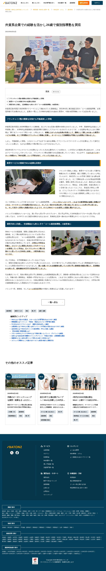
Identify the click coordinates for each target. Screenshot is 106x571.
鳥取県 (71, 539)
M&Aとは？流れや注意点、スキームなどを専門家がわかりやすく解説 (34, 319)
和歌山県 (64, 539)
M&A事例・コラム (76, 453)
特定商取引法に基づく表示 (78, 488)
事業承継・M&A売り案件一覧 (41, 9)
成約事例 (72, 3)
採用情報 (46, 484)
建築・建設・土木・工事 (64, 513)
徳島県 (98, 539)
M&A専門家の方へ (49, 3)
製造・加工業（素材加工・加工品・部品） (84, 513)
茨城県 (42, 537)
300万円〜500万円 (34, 551)
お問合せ (46, 491)
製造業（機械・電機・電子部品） (11, 515)
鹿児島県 (53, 541)
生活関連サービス (88, 515)
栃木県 (48, 537)
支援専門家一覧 (49, 467)
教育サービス (18, 311)
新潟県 (82, 537)
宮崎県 (48, 541)
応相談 (4, 551)
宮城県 (20, 537)
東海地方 (35, 527)
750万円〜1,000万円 (59, 551)
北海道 (4, 527)
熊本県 (37, 541)
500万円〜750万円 (46, 551)
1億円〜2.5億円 (47, 553)
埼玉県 (59, 537)
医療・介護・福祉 (16, 511)
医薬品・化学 (26, 511)
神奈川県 (75, 537)
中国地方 (48, 527)
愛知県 (26, 539)
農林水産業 (52, 513)
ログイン (46, 453)
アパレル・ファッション (64, 511)
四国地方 (55, 527)
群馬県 (53, 537)
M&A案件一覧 (62, 3)
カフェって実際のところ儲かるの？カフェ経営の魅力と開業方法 (32, 340)
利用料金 (46, 457)
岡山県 (82, 539)
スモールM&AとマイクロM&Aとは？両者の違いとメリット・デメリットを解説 (37, 333)
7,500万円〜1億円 (36, 553)
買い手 (34, 311)
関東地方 (16, 527)
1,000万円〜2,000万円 (73, 551)
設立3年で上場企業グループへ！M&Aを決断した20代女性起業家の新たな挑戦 (52, 400)
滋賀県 (37, 539)
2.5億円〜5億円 (57, 553)
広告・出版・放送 (31, 513)
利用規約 (73, 477)
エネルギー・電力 (43, 513)
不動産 (18, 513)
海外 (71, 527)
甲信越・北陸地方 (26, 527)
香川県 (4, 541)
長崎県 (31, 541)
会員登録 (46, 450)
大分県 (42, 541)
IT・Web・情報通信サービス (47, 511)
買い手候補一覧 (49, 464)
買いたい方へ (36, 3)
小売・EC (35, 511)
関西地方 (41, 527)
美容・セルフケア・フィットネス (64, 515)
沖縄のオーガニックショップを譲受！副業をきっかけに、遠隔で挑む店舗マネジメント (19, 400)
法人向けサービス (7, 517)
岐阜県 (15, 539)
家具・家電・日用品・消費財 (81, 511)
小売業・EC (11, 412)
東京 (27, 311)
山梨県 (4, 539)
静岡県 (20, 539)
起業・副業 (42, 311)
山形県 (31, 537)
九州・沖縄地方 (64, 527)
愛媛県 (9, 541)
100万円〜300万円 (21, 551)
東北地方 (10, 527)
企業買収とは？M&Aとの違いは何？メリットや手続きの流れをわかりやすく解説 (37, 326)
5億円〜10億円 (68, 553)
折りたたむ (56, 91)
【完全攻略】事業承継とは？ (20, 331)
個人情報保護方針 (76, 481)
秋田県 (26, 537)
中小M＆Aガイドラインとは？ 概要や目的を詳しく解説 (30, 324)
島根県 (76, 539)
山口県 (93, 539)
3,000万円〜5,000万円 (8, 553)
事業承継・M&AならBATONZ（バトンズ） (17, 9)
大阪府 (48, 539)
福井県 (98, 537)
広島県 (87, 539)
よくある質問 (74, 450)
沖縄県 (60, 541)
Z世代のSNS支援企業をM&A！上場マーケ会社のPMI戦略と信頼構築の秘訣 (85, 400)
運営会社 (46, 477)
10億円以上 (77, 553)
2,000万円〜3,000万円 (87, 551)
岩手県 (15, 537)
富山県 (87, 537)
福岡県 (20, 541)
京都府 (42, 539)
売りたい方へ (25, 3)
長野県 (9, 539)
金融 (23, 513)
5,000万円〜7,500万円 (22, 553)
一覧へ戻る (53, 302)
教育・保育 (78, 515)
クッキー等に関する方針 (78, 484)
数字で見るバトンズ (50, 481)
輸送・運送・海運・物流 (29, 515)
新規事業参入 (12, 416)
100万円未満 (11, 551)
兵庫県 (53, 539)
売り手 (60, 412)
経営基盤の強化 (45, 420)
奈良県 (59, 539)
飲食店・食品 (6, 511)
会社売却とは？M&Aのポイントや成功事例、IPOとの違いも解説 (32, 329)
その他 (15, 517)
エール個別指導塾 (35, 289)
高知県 (15, 541)
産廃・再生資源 (49, 515)
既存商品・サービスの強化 (81, 416)
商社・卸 (40, 515)
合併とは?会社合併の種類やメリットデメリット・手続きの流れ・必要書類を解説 (38, 336)
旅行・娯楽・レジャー (8, 513)
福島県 (37, 537)
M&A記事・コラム (59, 9)
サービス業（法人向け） (48, 412)
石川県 (93, 537)
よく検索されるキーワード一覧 (80, 457)
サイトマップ (48, 494)
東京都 (70, 537)
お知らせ (46, 488)
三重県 (31, 539)
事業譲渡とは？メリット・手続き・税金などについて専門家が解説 (33, 322)
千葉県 (64, 537)
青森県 (9, 537)
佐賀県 (26, 541)
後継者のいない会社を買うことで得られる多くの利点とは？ (31, 338)
